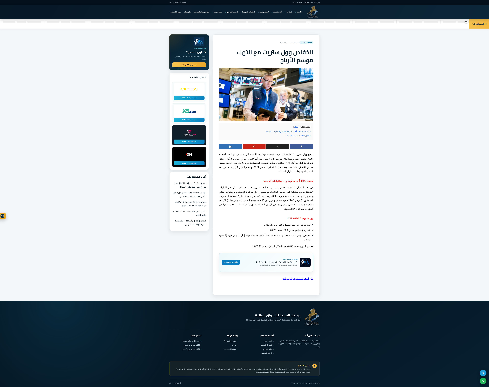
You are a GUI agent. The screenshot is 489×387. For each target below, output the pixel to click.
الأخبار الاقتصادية (266, 344)
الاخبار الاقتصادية (306, 42)
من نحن (233, 344)
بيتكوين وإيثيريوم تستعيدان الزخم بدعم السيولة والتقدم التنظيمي (190, 222)
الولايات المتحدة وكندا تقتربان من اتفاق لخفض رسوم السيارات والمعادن (189, 194)
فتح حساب (187, 12)
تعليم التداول (267, 349)
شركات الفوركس (266, 353)
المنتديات (289, 12)
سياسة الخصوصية (229, 349)
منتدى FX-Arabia (230, 341)
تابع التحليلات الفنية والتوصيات (298, 278)
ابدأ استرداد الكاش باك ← (230, 262)
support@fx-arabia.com (191, 341)
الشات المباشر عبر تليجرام (191, 345)
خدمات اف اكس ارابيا (248, 12)
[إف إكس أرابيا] (312, 12)
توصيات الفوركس (232, 12)
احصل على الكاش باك (189, 65)
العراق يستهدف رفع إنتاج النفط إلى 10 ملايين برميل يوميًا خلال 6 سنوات (190, 185)
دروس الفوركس (176, 12)
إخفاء (296, 127)
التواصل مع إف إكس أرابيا (201, 12)
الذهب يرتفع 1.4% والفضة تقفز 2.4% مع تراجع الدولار (189, 213)
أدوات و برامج (218, 12)
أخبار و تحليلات (277, 12)
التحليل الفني (268, 341)
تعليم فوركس (264, 12)
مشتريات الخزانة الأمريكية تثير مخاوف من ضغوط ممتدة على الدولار (190, 204)
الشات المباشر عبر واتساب (191, 349)
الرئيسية (299, 12)
